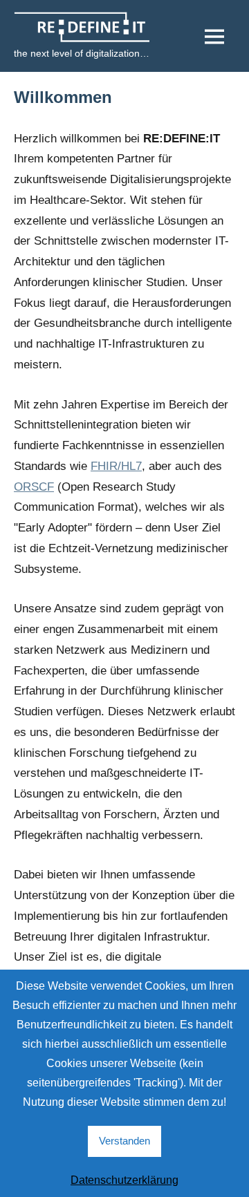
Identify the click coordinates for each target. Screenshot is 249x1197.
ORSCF (34, 486)
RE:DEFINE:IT (69, 22)
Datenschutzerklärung (124, 1180)
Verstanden (124, 1141)
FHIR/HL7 (116, 466)
